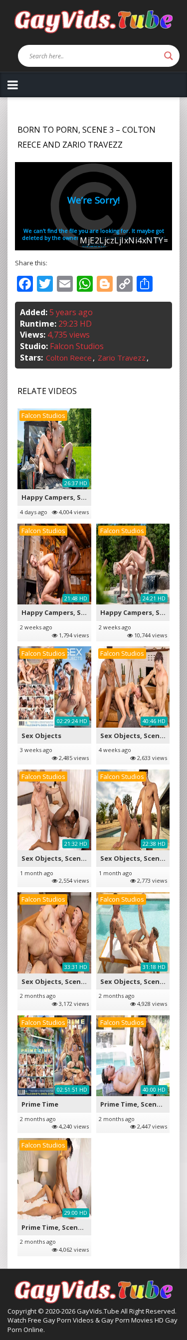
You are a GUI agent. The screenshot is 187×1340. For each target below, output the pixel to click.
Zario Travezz (122, 358)
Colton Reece (69, 358)
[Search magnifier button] (169, 56)
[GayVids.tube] (93, 20)
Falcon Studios (77, 346)
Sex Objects (41, 735)
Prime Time (39, 1104)
